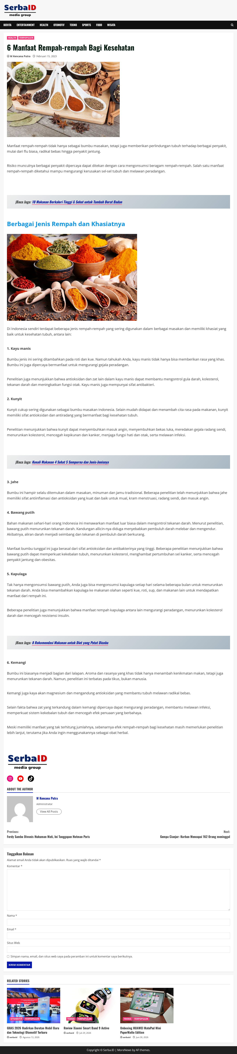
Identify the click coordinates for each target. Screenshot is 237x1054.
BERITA (7, 25)
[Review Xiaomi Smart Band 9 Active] (90, 1005)
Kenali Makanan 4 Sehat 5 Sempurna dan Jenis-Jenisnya (70, 462)
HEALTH (44, 25)
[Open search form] (232, 25)
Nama (12, 915)
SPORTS (86, 25)
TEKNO (73, 25)
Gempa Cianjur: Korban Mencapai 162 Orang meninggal (195, 834)
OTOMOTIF (59, 25)
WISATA (111, 25)
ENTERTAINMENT (26, 25)
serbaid (13, 1037)
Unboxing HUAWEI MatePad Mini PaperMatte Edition (140, 1030)
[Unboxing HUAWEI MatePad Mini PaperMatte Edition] (146, 1005)
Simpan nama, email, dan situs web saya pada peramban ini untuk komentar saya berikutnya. (72, 956)
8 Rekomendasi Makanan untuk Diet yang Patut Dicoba (70, 642)
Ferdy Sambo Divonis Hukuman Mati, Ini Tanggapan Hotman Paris (48, 834)
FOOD (99, 25)
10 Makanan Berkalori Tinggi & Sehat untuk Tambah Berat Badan (77, 201)
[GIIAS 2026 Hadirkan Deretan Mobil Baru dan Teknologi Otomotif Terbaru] (33, 1005)
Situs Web (13, 943)
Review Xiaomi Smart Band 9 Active (86, 1028)
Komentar (14, 866)
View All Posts (49, 811)
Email (11, 929)
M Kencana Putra (20, 56)
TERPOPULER (26, 37)
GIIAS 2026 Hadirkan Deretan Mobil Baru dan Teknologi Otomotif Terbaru (33, 1030)
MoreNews (124, 1050)
